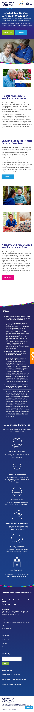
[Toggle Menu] (31, 4)
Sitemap (4, 643)
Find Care (21, 32)
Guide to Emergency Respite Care (11, 684)
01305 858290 (10, 9)
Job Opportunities (7, 32)
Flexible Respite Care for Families (11, 674)
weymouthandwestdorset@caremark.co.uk (15, 623)
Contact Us (7, 176)
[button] (32, 356)
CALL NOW (29, 707)
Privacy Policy (6, 639)
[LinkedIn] (9, 604)
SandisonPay (13, 709)
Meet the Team (7, 277)
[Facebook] (12, 604)
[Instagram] (2, 604)
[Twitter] (6, 604)
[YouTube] (15, 604)
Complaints (5, 647)
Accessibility (5, 635)
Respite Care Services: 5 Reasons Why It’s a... (14, 679)
